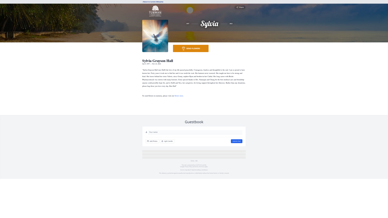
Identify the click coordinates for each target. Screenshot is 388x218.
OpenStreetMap (196, 170)
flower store (179, 95)
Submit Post (237, 141)
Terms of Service (199, 167)
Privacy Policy (188, 167)
